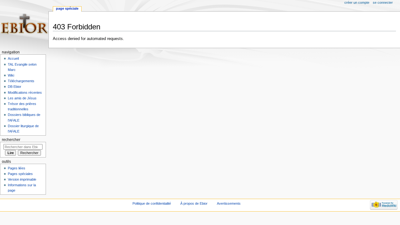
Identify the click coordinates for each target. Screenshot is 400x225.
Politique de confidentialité (151, 203)
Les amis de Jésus (22, 98)
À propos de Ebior (194, 203)
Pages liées (16, 168)
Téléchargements (21, 81)
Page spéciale (67, 8)
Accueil (13, 58)
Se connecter (383, 2)
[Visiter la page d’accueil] (24, 24)
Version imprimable (22, 179)
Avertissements (229, 203)
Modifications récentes (25, 92)
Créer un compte (356, 2)
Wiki (11, 75)
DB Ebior (14, 86)
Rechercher (11, 140)
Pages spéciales (20, 174)
